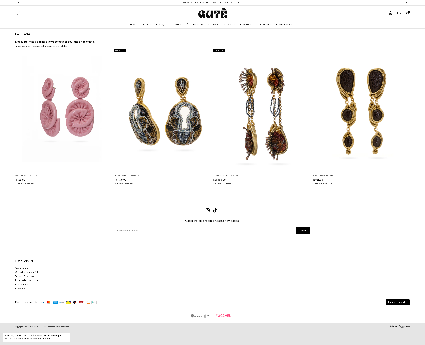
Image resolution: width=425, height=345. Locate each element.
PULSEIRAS (229, 24)
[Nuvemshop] (399, 327)
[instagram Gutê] (207, 210)
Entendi (46, 338)
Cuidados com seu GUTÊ (27, 272)
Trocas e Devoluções (25, 276)
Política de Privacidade (26, 280)
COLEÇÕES (162, 24)
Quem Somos (22, 268)
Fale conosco (22, 284)
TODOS (147, 24)
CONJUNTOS (247, 24)
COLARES (213, 24)
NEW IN (134, 24)
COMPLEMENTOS (285, 24)
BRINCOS (198, 24)
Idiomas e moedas (397, 302)
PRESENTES (265, 24)
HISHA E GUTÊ (181, 24)
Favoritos (20, 288)
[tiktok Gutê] (215, 210)
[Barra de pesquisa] (19, 14)
